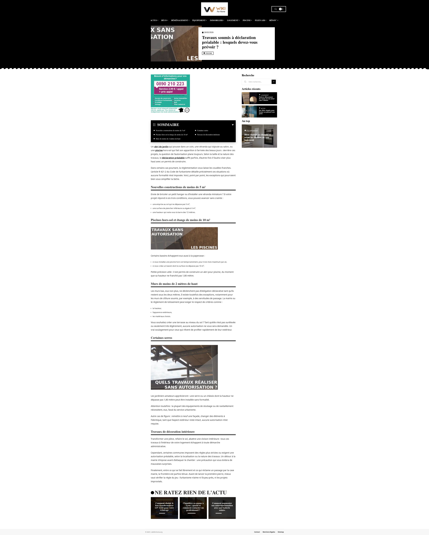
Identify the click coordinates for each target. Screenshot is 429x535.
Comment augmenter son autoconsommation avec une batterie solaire (222, 507)
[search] (276, 9)
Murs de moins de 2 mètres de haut (168, 138)
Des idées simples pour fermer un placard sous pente (267, 112)
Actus (263, 108)
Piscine (209, 53)
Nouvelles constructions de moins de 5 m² (170, 130)
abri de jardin (161, 146)
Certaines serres (202, 130)
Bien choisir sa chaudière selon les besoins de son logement (257, 137)
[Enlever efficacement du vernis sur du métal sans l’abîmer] (249, 98)
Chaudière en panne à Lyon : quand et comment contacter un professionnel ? (193, 507)
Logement (265, 95)
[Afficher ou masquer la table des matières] (206, 125)
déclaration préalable (173, 157)
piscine (159, 150)
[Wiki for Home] (214, 9)
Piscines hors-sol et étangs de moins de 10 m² (172, 134)
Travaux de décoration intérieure (208, 134)
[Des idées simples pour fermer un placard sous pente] (249, 111)
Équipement (252, 131)
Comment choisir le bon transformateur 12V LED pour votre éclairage (164, 507)
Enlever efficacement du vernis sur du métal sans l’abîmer (266, 98)
